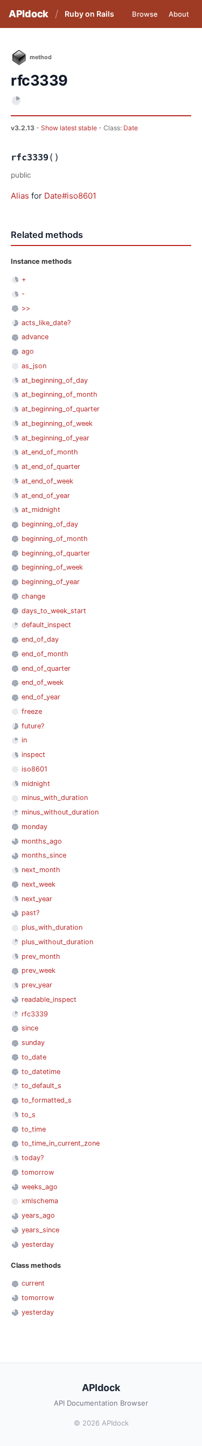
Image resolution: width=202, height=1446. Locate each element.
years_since (40, 1230)
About (179, 14)
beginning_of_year (51, 582)
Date (130, 128)
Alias (20, 196)
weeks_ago (40, 1187)
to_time (34, 1129)
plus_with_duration (52, 927)
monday (34, 827)
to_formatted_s (47, 1100)
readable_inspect (49, 999)
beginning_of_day (50, 524)
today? (33, 1158)
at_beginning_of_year (55, 438)
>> (26, 308)
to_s (29, 1115)
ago (28, 351)
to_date (34, 1057)
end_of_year (41, 697)
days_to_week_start (54, 611)
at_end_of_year (46, 496)
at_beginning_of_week (57, 423)
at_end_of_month (50, 452)
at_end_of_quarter (51, 466)
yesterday (38, 1244)
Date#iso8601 (70, 196)
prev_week (38, 970)
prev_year (37, 985)
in (24, 740)
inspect (33, 754)
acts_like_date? (46, 323)
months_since (44, 855)
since (30, 1028)
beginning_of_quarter (56, 553)
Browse (145, 14)
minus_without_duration (60, 812)
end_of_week (43, 682)
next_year (37, 899)
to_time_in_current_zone (61, 1143)
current (33, 1283)
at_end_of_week (47, 481)
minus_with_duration (55, 798)
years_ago (38, 1215)
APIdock (28, 13)
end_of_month (45, 654)
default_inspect (46, 625)
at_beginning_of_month (59, 394)
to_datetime (41, 1072)
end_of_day (40, 639)
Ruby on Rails (89, 13)
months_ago (42, 841)
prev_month (41, 956)
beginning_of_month (55, 539)
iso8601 (34, 769)
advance (35, 337)
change (33, 596)
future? (33, 726)
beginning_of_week (52, 567)
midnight (36, 784)
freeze (32, 711)
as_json (34, 366)
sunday (33, 1042)
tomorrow (38, 1172)
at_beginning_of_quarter (61, 409)
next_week (38, 884)
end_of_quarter (46, 668)
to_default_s (41, 1086)
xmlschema (40, 1201)
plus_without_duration (57, 942)
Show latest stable (70, 128)
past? (30, 913)
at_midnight (41, 510)
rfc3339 (35, 1014)
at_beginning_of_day (55, 380)
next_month (41, 870)
